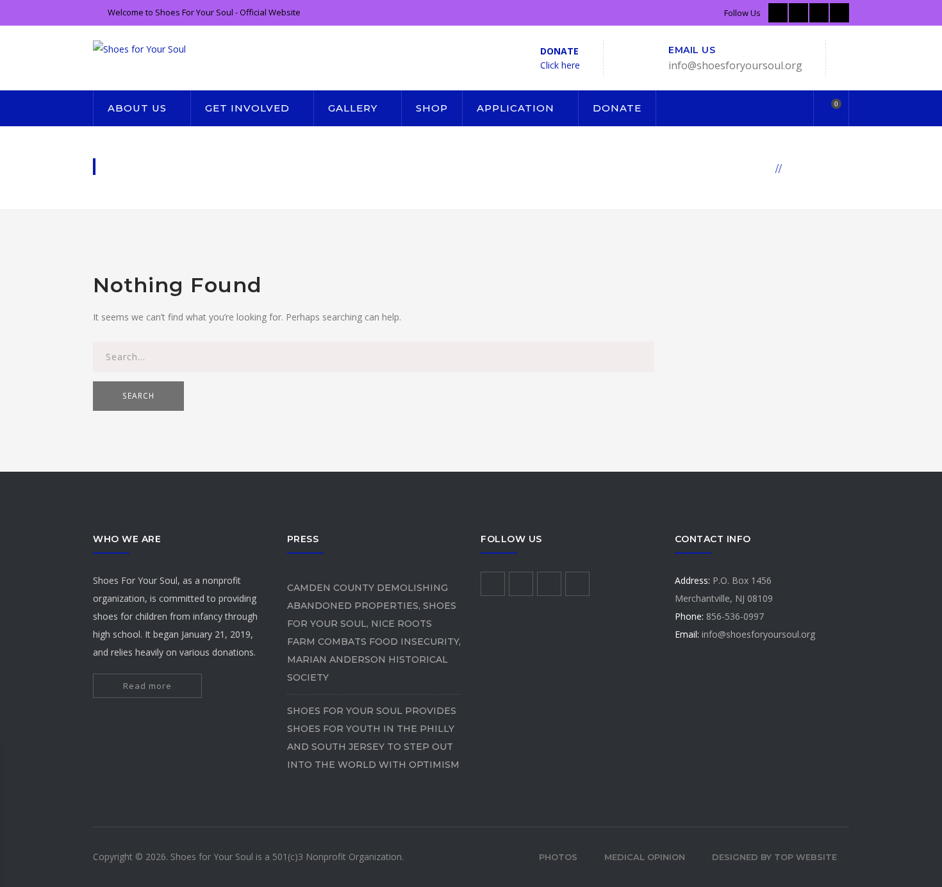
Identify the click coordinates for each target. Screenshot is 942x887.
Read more (147, 686)
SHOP (432, 108)
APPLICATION (515, 108)
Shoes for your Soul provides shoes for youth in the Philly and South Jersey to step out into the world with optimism (373, 737)
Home (754, 168)
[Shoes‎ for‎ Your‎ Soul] (139, 48)
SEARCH (138, 395)
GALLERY (352, 108)
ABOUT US (137, 108)
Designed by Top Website (774, 857)
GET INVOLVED (247, 108)
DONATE (617, 108)
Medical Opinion (644, 857)
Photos (558, 857)
